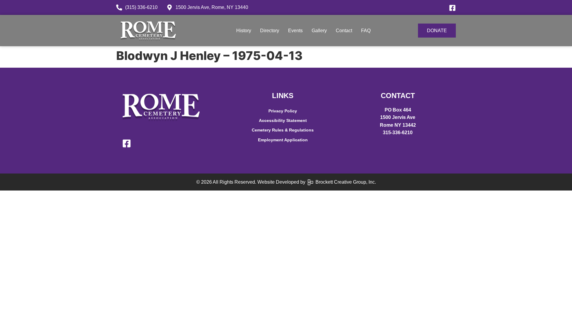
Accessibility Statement (283, 120)
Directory (269, 30)
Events (295, 30)
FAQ (366, 30)
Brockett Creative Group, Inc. (344, 182)
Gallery (319, 30)
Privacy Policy (282, 111)
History (243, 30)
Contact (344, 30)
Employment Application (283, 139)
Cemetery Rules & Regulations (283, 130)
